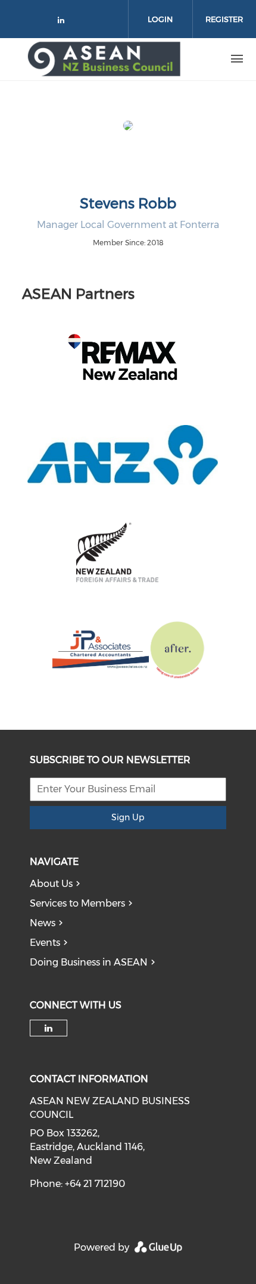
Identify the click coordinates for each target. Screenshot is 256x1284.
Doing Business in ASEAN (89, 962)
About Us (51, 883)
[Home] (104, 59)
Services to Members (77, 903)
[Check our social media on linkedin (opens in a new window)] (64, 22)
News (42, 923)
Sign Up (127, 817)
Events (45, 942)
